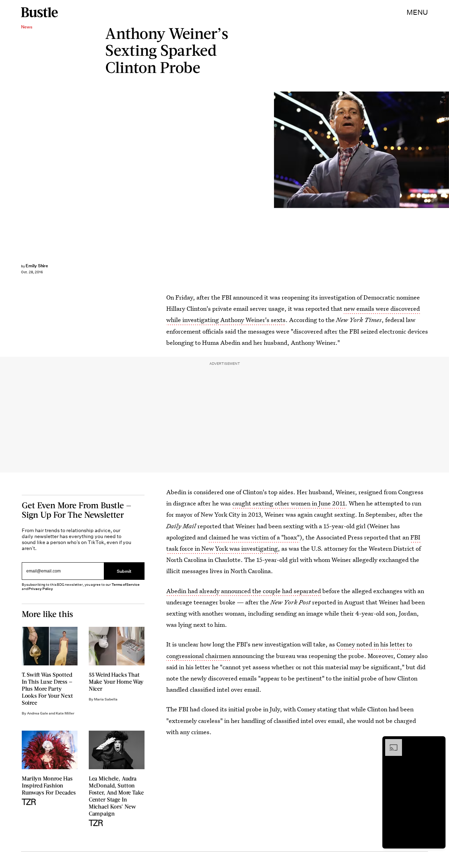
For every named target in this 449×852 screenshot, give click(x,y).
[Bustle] (39, 12)
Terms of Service (125, 584)
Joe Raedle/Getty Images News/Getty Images (445, 149)
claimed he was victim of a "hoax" (254, 537)
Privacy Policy (40, 588)
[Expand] (390, 742)
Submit (124, 571)
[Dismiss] (437, 742)
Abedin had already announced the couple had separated (243, 591)
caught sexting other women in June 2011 (288, 503)
